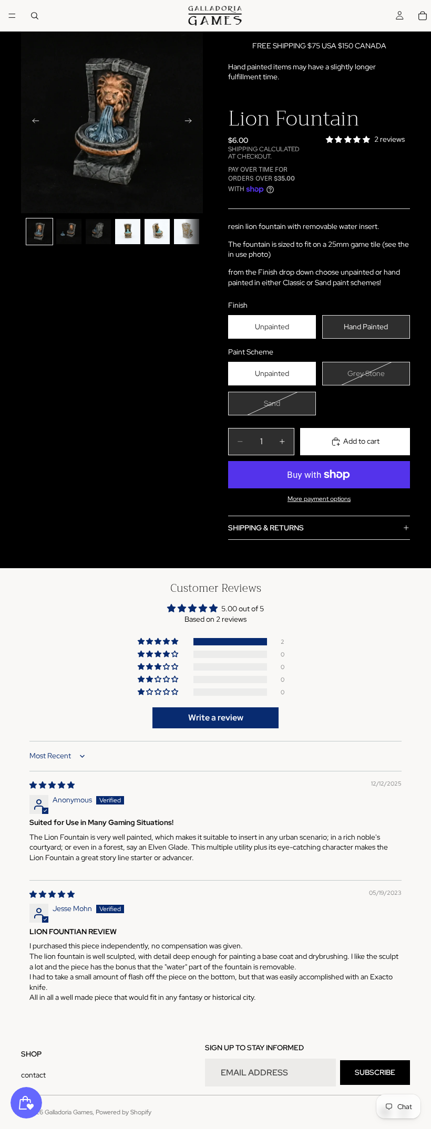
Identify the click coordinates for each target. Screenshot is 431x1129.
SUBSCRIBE (375, 1072)
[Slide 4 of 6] (127, 231)
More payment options (319, 499)
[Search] (34, 15)
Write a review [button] (215, 717)
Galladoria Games (69, 1112)
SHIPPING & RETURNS (266, 527)
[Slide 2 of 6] (68, 231)
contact (33, 1075)
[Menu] (12, 16)
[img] (52, 785)
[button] (159, 641)
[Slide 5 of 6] (157, 231)
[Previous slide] (32, 122)
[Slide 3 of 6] (98, 231)
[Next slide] (191, 122)
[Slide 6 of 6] (186, 231)
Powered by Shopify (123, 1112)
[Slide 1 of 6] (39, 231)
